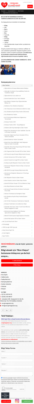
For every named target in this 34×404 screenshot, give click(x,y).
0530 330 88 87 (28, 2)
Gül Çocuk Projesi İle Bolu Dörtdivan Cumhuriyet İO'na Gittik (17, 190)
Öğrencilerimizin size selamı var (13, 95)
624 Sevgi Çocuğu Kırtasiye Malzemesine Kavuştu (17, 154)
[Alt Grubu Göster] (32, 85)
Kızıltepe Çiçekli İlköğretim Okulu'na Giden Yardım (17, 163)
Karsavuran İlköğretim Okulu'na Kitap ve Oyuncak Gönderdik (17, 166)
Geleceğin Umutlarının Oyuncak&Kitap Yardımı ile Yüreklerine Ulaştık (17, 92)
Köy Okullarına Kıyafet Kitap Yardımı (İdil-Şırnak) (17, 111)
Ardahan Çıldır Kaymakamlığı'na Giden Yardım (16, 127)
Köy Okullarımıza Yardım (11, 114)
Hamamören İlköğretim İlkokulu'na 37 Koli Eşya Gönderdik (17, 174)
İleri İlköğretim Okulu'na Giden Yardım (14, 177)
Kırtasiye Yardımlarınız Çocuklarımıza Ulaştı (15, 204)
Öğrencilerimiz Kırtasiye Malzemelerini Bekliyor (16, 88)
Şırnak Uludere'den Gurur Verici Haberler (15, 98)
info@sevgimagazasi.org (9, 305)
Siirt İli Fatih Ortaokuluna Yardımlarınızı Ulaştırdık (17, 201)
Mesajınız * (4, 370)
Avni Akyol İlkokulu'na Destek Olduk (14, 186)
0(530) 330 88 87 (7, 296)
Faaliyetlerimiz (5, 279)
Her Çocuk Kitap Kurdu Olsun (10, 221)
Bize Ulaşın (17, 265)
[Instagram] (10, 310)
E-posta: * (3, 357)
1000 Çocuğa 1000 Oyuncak (10, 227)
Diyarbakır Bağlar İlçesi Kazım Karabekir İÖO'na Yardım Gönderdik (16, 135)
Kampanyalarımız (6, 282)
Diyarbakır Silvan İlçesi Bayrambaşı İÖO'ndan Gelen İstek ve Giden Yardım (17, 147)
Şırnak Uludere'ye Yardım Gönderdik (14, 139)
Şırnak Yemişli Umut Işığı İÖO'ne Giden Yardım (16, 160)
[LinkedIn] (6, 310)
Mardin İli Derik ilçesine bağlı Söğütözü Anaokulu (17, 215)
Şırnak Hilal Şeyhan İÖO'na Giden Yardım (15, 218)
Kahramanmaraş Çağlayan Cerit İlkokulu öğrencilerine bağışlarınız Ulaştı (15, 212)
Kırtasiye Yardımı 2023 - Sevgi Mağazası (15, 125)
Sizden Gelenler (6, 284)
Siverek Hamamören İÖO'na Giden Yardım (15, 157)
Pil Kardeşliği (6, 224)
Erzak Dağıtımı (6, 233)
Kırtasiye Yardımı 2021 (10, 122)
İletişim (3, 289)
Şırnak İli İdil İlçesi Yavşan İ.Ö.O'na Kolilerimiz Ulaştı (17, 183)
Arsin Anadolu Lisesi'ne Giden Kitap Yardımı (16, 180)
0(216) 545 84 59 (17, 260)
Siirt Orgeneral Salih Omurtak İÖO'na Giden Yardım (17, 151)
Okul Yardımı (6, 85)
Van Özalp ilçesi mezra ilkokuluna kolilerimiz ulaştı (17, 108)
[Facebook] (2, 310)
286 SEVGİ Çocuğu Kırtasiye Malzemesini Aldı (16, 170)
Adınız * (3, 351)
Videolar (3, 286)
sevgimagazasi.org (7, 303)
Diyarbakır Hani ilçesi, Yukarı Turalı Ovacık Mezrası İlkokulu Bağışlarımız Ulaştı (17, 207)
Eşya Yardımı (6, 236)
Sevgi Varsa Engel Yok (8, 230)
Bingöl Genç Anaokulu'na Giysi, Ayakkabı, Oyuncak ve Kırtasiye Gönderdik (17, 131)
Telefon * (3, 364)
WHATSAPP (27, 401)
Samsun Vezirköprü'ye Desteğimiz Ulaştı (15, 193)
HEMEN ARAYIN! (6, 401)
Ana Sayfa (4, 275)
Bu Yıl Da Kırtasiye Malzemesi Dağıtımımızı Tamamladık (15, 118)
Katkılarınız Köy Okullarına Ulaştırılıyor (14, 106)
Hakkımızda (5, 277)
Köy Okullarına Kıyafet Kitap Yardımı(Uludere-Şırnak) (16, 197)
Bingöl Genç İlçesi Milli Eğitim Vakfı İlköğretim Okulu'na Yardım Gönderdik (16, 143)
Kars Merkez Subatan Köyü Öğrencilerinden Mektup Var (16, 102)
